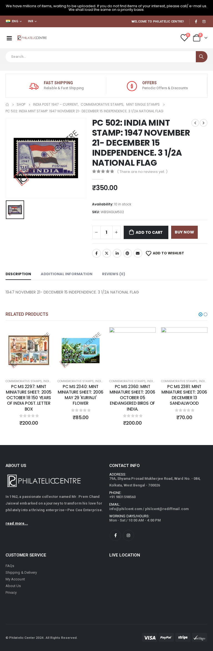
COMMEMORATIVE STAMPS (24, 381)
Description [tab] (18, 274)
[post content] (29, 350)
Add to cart (149, 232)
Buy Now (184, 232)
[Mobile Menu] (9, 38)
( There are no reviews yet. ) (142, 171)
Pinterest (127, 253)
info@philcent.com (125, 509)
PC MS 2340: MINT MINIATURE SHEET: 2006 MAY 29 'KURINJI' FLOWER (80, 395)
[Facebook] (196, 21)
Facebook (96, 253)
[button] (200, 314)
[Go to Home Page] (7, 104)
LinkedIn (117, 253)
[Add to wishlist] (43, 335)
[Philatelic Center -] (32, 38)
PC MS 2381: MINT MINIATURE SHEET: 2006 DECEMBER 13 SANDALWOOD (184, 395)
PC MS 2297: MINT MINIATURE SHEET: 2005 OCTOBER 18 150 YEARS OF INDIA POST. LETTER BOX (29, 398)
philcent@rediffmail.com (167, 509)
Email (137, 253)
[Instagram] (203, 21)
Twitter (106, 253)
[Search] (201, 56)
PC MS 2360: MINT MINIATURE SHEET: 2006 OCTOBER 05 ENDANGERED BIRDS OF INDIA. (132, 398)
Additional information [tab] (66, 274)
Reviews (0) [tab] (113, 274)
